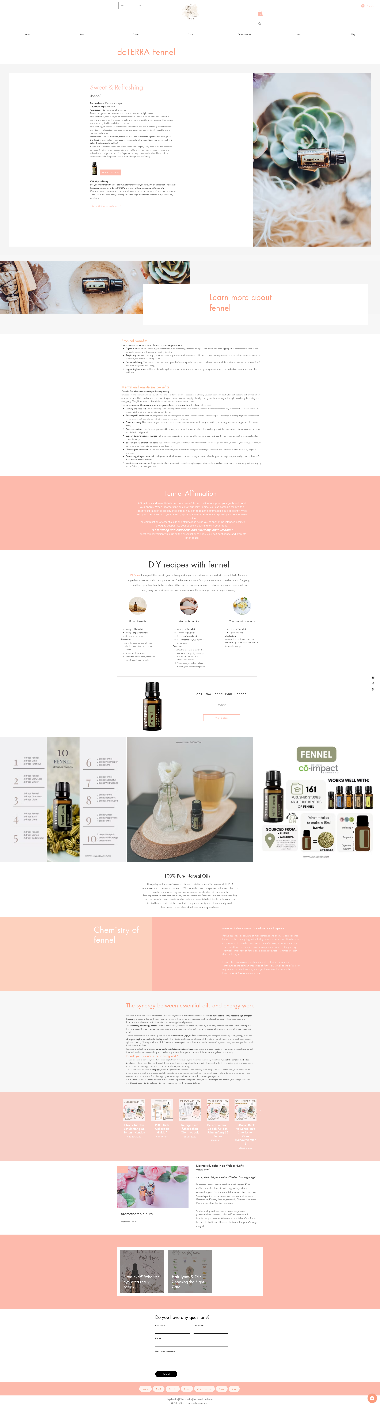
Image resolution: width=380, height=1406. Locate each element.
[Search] (259, 24)
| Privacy (182, 1399)
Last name (199, 1325)
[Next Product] (261, 1110)
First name (161, 1325)
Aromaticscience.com (249, 973)
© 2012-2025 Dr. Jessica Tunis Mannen (189, 1403)
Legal (169, 1399)
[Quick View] (134, 1110)
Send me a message (165, 1351)
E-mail (159, 1338)
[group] (190, 1124)
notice (175, 1399)
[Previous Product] (119, 1110)
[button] (260, 13)
